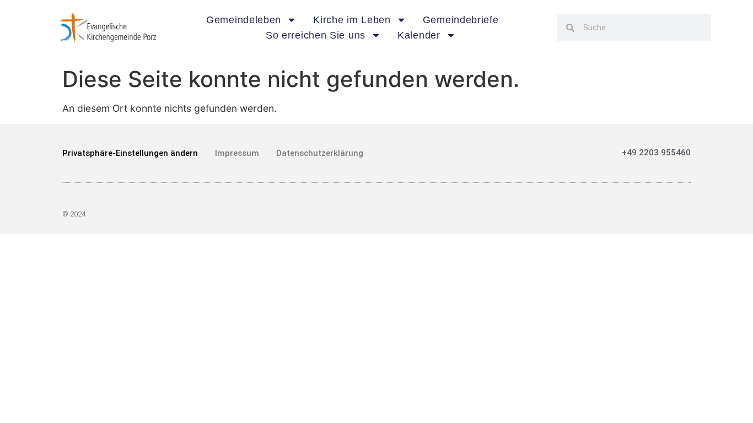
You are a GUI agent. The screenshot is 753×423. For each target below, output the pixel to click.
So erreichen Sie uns (315, 35)
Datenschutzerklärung (319, 153)
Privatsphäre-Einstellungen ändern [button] (130, 153)
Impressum (237, 153)
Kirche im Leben (352, 19)
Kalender (418, 35)
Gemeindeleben (243, 19)
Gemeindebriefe (461, 19)
